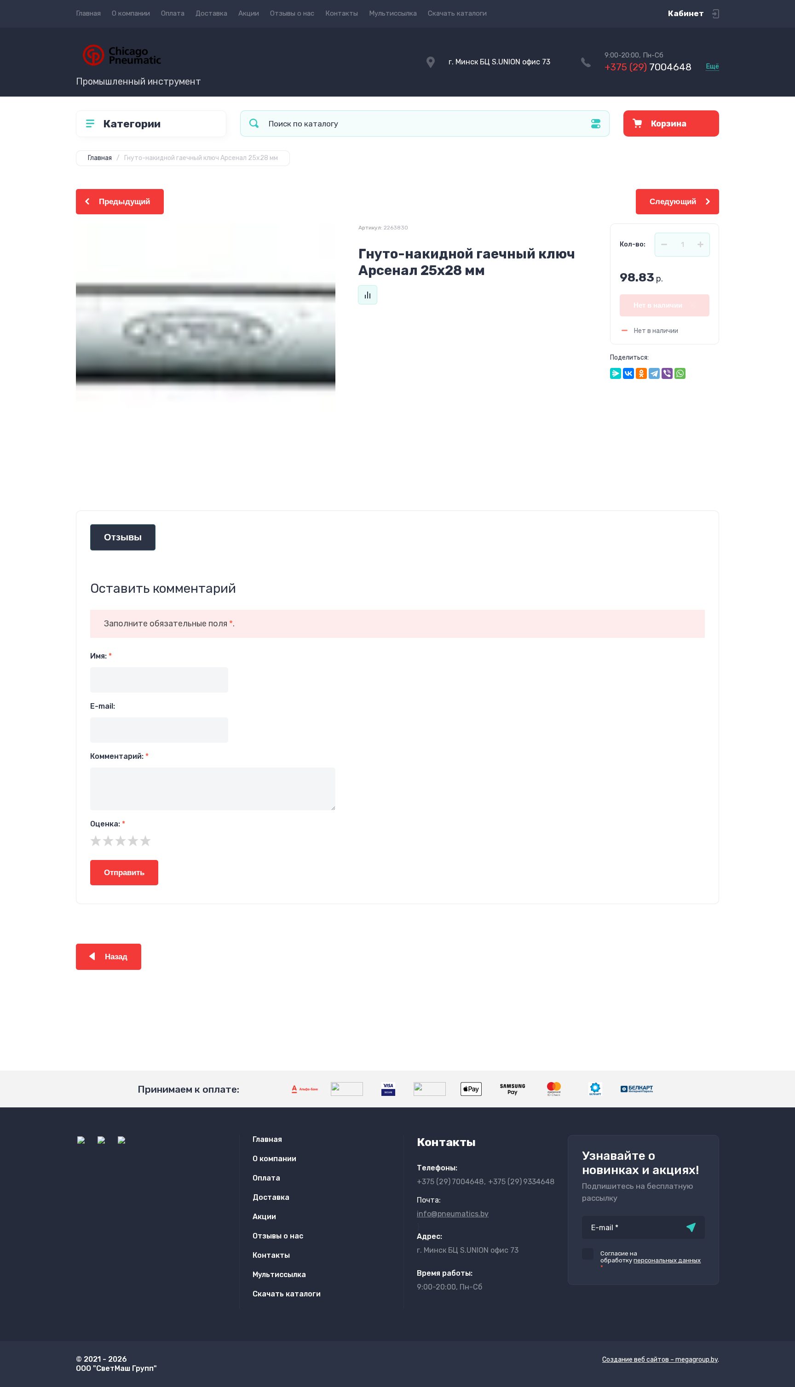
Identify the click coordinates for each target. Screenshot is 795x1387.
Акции (248, 13)
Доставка (211, 13)
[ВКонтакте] (628, 373)
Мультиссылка (393, 13)
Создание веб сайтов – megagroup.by (660, 1360)
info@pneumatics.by (453, 1213)
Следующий (673, 201)
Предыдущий (124, 201)
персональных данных (667, 1260)
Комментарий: (119, 756)
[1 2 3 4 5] (397, 840)
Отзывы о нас (292, 13)
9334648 (521, 1181)
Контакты (341, 13)
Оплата (172, 13)
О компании (131, 13)
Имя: (101, 656)
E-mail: (102, 706)
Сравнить (367, 295)
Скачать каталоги (457, 13)
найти (254, 123)
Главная (88, 13)
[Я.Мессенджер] (615, 373)
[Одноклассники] (641, 373)
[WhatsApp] (680, 373)
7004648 (648, 67)
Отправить (124, 872)
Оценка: (107, 824)
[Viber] (667, 373)
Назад (116, 956)
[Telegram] (654, 373)
